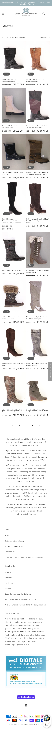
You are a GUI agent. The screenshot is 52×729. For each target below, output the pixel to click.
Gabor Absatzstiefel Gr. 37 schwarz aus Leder (12, 80)
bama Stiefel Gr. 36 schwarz (12, 270)
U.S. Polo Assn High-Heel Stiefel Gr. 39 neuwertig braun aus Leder (38, 221)
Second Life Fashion (21, 724)
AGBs (7, 535)
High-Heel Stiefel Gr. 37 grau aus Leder (37, 411)
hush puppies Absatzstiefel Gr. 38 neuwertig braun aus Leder (37, 173)
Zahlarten (9, 583)
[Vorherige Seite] (13, 425)
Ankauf (8, 572)
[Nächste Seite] (39, 425)
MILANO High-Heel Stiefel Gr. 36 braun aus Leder (13, 411)
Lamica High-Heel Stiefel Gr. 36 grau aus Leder (38, 364)
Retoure (8, 578)
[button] (3, 13)
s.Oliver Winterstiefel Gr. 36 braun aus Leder (12, 318)
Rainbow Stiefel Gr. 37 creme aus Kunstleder (12, 127)
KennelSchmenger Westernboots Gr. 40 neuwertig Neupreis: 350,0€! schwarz (13, 221)
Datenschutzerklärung (14, 541)
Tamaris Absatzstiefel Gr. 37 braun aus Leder (36, 80)
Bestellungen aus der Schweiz (18, 594)
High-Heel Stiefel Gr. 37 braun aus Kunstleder (37, 271)
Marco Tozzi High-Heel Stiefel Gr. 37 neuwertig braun (37, 318)
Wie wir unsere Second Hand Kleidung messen (25, 605)
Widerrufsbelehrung (14, 546)
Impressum (10, 552)
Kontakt (8, 588)
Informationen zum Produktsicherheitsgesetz (24, 557)
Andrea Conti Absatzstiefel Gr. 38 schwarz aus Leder (37, 127)
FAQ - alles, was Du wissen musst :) (20, 599)
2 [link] (26, 425)
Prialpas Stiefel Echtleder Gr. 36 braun (14, 364)
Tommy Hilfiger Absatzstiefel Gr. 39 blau (12, 173)
